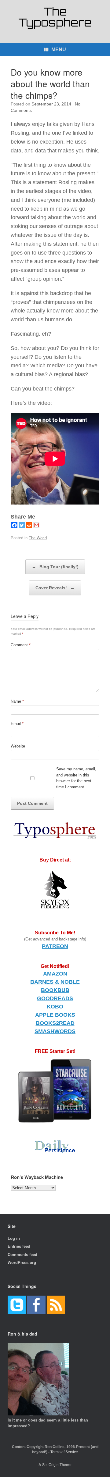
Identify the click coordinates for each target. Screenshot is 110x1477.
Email (17, 723)
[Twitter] (22, 525)
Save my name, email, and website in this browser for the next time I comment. (76, 778)
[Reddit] (29, 525)
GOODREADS (55, 998)
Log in (14, 1238)
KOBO (55, 1007)
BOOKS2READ (55, 1023)
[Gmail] (36, 525)
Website (18, 746)
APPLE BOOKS (55, 1015)
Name (17, 701)
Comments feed (22, 1254)
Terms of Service (64, 1452)
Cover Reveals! (55, 587)
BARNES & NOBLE (55, 982)
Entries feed (19, 1246)
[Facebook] (14, 525)
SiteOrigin (50, 1465)
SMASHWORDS (55, 1031)
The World (38, 538)
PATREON (55, 946)
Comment (21, 645)
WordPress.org (22, 1262)
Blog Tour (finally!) (55, 566)
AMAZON (55, 974)
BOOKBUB (55, 990)
